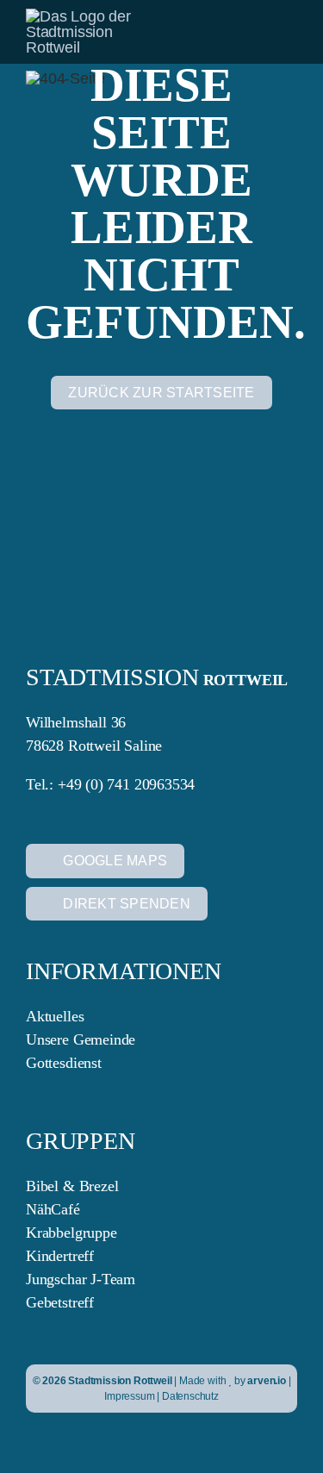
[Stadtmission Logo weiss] (91, 16)
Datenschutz (190, 1396)
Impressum (129, 1396)
